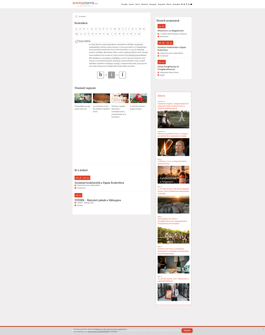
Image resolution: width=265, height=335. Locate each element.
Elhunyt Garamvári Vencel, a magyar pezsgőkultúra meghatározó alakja (173, 134)
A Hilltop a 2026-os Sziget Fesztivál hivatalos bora (172, 161)
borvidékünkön (130, 55)
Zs (139, 34)
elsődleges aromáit (112, 63)
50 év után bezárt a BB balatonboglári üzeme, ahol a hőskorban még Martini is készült (173, 190)
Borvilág (124, 4)
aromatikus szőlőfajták (110, 58)
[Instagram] (189, 4)
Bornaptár (152, 4)
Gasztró (131, 4)
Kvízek (169, 4)
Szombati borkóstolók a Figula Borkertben (99, 182)
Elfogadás (187, 330)
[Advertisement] (111, 142)
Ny (77, 34)
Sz (107, 34)
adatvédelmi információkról (98, 331)
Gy (115, 29)
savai (125, 52)
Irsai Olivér (85, 41)
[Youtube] (191, 4)
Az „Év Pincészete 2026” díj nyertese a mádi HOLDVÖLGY (173, 279)
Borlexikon (176, 4)
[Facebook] (187, 4)
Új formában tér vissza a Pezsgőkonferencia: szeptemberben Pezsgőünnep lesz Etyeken (172, 220)
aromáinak (139, 44)
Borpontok (161, 4)
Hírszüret (144, 4)
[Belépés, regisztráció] (182, 4)
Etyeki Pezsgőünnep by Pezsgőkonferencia (168, 68)
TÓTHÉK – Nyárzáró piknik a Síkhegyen (98, 200)
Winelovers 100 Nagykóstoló (171, 30)
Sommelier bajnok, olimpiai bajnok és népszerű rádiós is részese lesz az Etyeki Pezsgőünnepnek (173, 105)
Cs (92, 29)
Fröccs (137, 4)
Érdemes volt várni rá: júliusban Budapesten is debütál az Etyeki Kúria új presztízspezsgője (173, 250)
